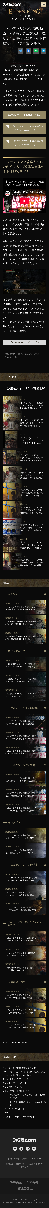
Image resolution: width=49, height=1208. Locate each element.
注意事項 (20, 1164)
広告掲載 (24, 1167)
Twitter (35, 322)
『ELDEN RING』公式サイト (24, 342)
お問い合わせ (13, 1159)
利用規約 (10, 1164)
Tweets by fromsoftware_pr (14, 1042)
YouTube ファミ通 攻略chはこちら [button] (24, 115)
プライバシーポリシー (31, 1159)
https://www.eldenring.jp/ (25, 1117)
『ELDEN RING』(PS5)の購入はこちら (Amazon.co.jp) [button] (27, 143)
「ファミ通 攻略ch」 (23, 74)
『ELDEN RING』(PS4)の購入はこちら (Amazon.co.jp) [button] (27, 128)
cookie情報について (35, 1164)
